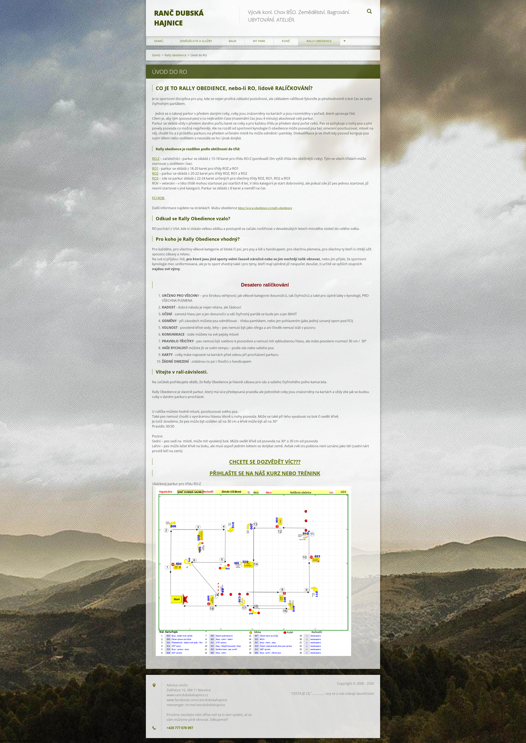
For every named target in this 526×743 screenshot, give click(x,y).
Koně (286, 41)
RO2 (155, 173)
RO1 (155, 168)
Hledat (369, 12)
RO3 (155, 178)
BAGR (232, 41)
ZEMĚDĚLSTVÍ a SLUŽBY (196, 41)
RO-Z (155, 158)
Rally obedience (319, 41)
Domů (158, 41)
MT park (259, 41)
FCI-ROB (158, 198)
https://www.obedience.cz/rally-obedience (265, 208)
